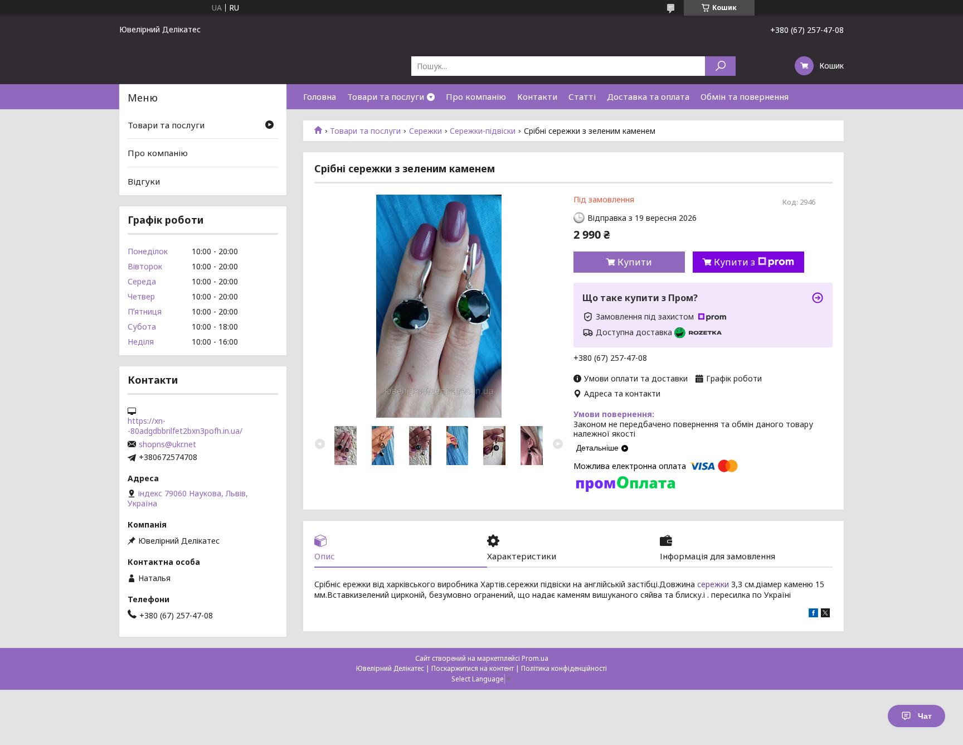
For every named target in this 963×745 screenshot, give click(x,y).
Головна (319, 96)
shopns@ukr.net (167, 444)
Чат (925, 716)
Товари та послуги (385, 96)
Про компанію (476, 96)
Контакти (537, 96)
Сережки (425, 131)
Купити (634, 262)
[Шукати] (720, 66)
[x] (825, 614)
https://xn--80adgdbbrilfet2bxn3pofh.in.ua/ (185, 426)
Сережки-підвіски (482, 131)
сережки (713, 584)
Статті (582, 96)
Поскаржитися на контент (472, 668)
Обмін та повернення (745, 96)
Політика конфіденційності (564, 668)
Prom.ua (535, 658)
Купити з (734, 262)
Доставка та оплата (648, 96)
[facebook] (813, 614)
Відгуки (144, 181)
